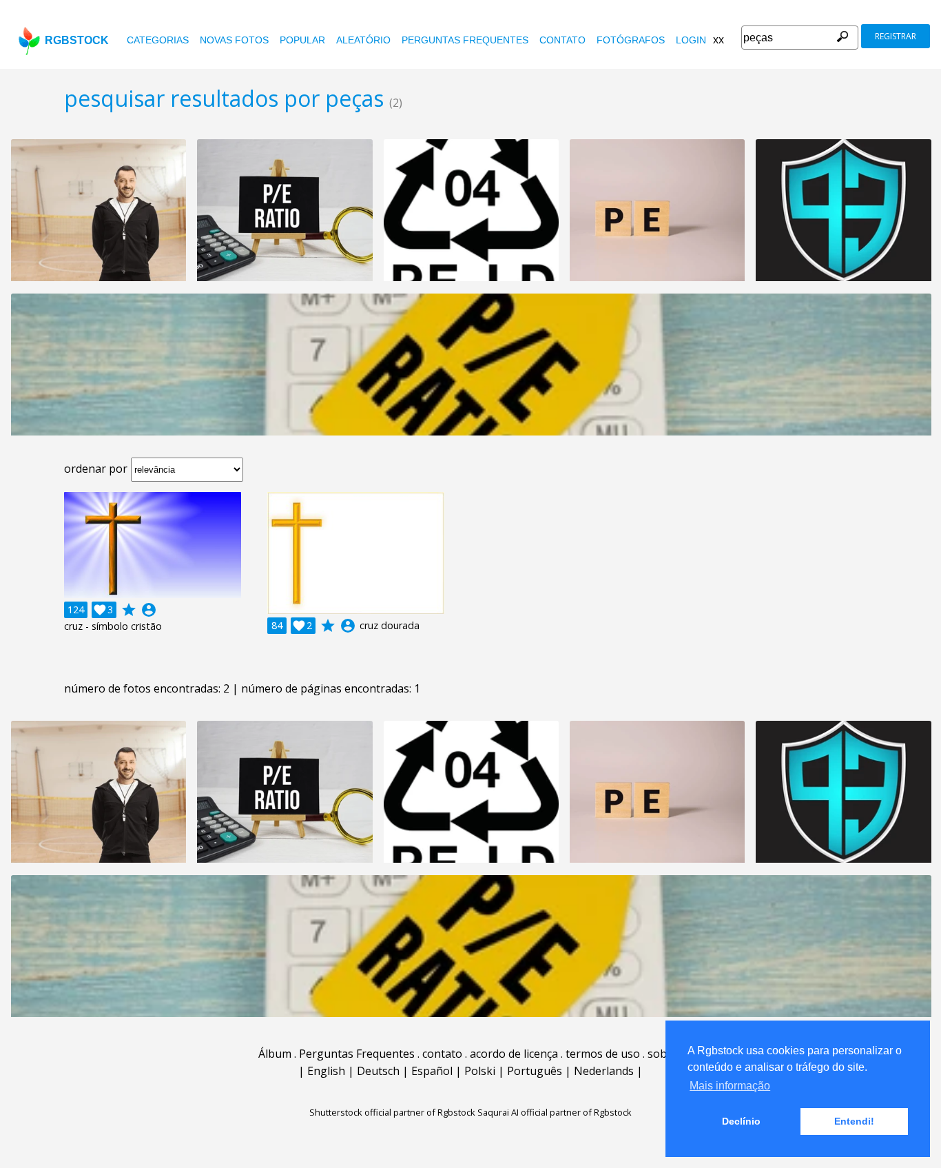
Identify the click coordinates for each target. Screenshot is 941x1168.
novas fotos (234, 39)
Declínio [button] (741, 1121)
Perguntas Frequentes (465, 39)
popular (302, 39)
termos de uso (603, 1053)
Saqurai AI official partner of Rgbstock (554, 1112)
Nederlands (604, 1070)
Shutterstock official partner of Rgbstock (392, 1112)
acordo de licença (514, 1053)
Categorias (158, 39)
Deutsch (378, 1070)
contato (562, 39)
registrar (895, 36)
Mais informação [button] (730, 1086)
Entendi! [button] (854, 1121)
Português (534, 1070)
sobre (663, 1053)
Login (691, 39)
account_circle (149, 610)
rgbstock (77, 40)
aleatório (363, 39)
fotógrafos (631, 39)
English (326, 1070)
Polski (479, 1070)
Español (432, 1070)
